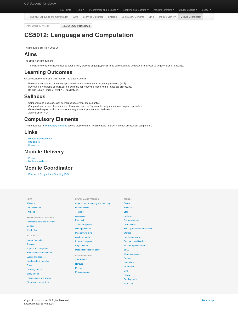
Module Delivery (167, 16)
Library (127, 275)
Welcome (31, 203)
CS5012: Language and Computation (49, 16)
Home (79, 9)
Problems (31, 211)
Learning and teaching (135, 9)
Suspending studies (36, 256)
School (206, 9)
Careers (127, 258)
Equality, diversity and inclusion (138, 228)
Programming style (83, 232)
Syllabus (112, 16)
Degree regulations (35, 239)
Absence (30, 244)
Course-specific (187, 9)
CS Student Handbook (40, 3)
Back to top (208, 300)
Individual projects (83, 241)
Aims (75, 16)
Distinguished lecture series (87, 249)
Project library (81, 245)
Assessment (80, 216)
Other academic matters (38, 282)
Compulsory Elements (133, 16)
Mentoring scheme (132, 253)
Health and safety (132, 237)
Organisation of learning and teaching (92, 203)
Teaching (79, 211)
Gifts (126, 270)
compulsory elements (56, 125)
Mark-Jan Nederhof (38, 161)
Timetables (32, 230)
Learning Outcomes (93, 16)
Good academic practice (38, 261)
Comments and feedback (135, 241)
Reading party (130, 279)
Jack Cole (128, 283)
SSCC (126, 249)
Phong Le (33, 158)
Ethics (29, 265)
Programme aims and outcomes (41, 221)
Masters (78, 268)
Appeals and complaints (37, 248)
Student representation (134, 245)
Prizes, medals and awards (39, 277)
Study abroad (33, 273)
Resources (33, 145)
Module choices (82, 207)
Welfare (127, 232)
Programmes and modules (103, 9)
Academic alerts (82, 237)
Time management (83, 224)
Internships (129, 262)
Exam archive (130, 224)
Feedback (79, 220)
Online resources (131, 220)
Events (127, 203)
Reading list (34, 141)
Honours (79, 263)
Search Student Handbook (76, 25)
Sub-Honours (81, 259)
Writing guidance (83, 228)
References (129, 266)
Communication (34, 207)
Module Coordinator (191, 16)
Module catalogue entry (40, 138)
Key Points (65, 9)
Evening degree (82, 272)
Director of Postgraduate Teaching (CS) (48, 174)
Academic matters (163, 9)
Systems (127, 216)
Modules (30, 225)
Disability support (34, 269)
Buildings (128, 207)
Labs (126, 211)
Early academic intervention (39, 252)
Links (151, 16)
